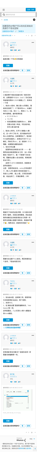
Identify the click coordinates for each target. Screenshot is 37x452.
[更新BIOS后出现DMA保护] (14, 35)
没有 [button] (28, 70)
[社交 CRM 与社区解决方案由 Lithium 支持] (21, 439)
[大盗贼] (6, 80)
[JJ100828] (6, 44)
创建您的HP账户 (8, 31)
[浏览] (3, 9)
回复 (8, 65)
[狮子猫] (6, 376)
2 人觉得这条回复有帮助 (12, 328)
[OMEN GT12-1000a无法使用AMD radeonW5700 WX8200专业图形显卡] (12, 35)
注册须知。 (28, 448)
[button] (33, 42)
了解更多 (21, 31)
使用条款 (21, 448)
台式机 (6, 20)
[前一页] (26, 35)
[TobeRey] (6, 283)
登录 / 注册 (30, 9)
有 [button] (22, 70)
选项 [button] (34, 20)
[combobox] (18, 15)
